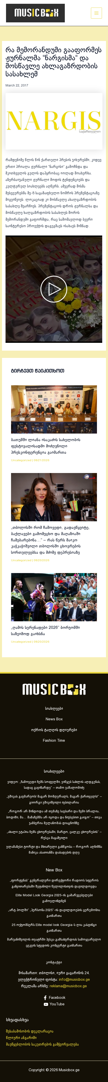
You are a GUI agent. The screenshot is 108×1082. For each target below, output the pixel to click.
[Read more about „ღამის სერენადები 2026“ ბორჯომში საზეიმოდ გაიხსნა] (54, 597)
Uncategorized (21, 460)
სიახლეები (54, 709)
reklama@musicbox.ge (68, 986)
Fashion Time (54, 740)
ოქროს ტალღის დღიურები (54, 730)
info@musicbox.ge (74, 979)
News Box (54, 719)
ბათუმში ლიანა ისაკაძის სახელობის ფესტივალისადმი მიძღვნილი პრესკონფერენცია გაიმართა (45, 446)
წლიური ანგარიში (22, 1038)
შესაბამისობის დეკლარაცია (30, 1031)
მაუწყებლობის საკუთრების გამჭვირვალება (42, 1044)
